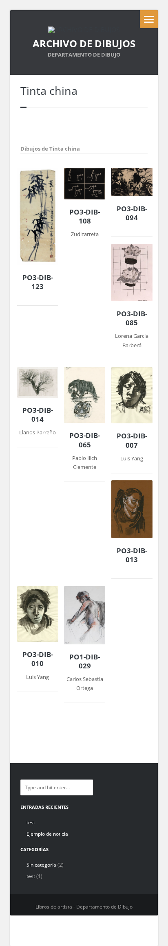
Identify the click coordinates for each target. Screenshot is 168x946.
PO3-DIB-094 (132, 213)
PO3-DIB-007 (132, 440)
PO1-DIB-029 (84, 661)
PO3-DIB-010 (37, 659)
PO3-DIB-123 (37, 282)
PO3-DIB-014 (37, 415)
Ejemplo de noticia (47, 833)
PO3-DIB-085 (132, 318)
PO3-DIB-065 (84, 440)
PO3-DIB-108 (84, 217)
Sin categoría (41, 864)
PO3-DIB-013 (132, 555)
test (31, 822)
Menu (149, 19)
